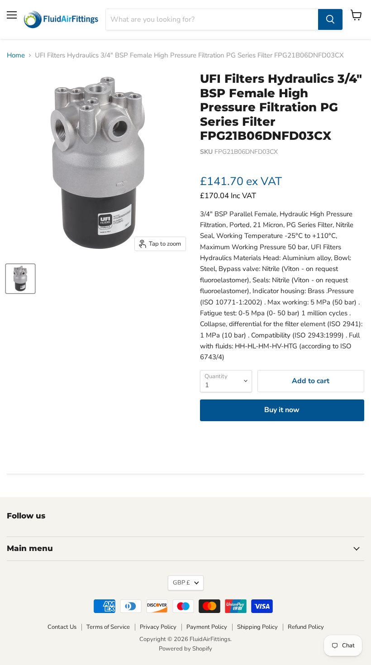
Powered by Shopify (185, 649)
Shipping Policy (257, 627)
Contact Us (62, 627)
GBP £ (181, 583)
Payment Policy (206, 627)
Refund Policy (306, 627)
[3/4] (20, 278)
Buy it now (282, 410)
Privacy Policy (158, 627)
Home (16, 55)
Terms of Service (108, 627)
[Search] (330, 19)
